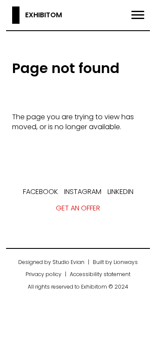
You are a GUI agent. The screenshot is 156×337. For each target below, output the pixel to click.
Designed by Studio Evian (51, 262)
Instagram (82, 192)
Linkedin (120, 192)
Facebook (40, 192)
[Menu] (138, 15)
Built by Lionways (115, 262)
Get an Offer (78, 208)
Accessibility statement (100, 274)
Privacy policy (44, 274)
